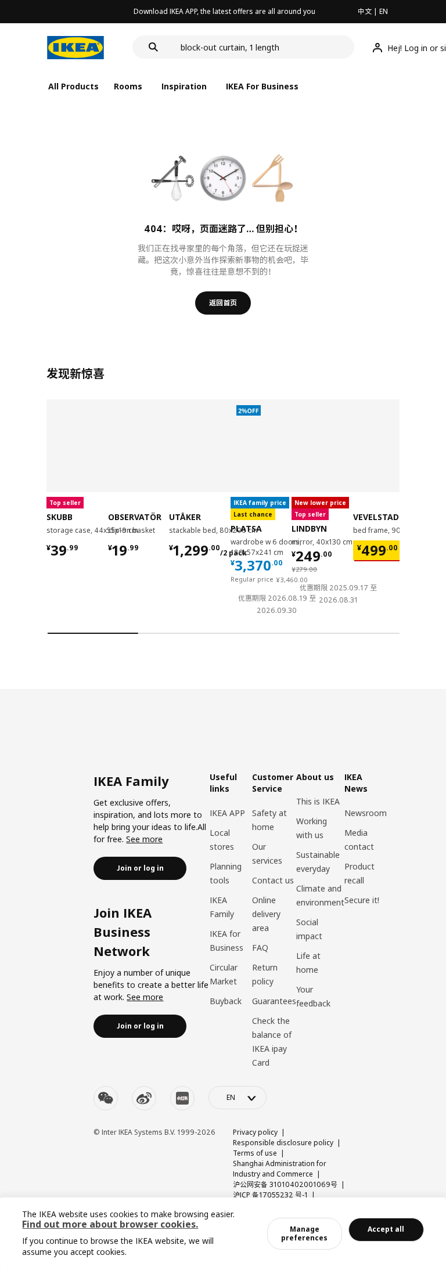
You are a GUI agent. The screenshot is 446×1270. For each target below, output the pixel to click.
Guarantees (274, 1000)
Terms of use (255, 1153)
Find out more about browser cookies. (110, 1224)
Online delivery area (266, 913)
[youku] (182, 1098)
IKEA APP (227, 812)
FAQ (260, 947)
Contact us (273, 880)
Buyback (226, 1000)
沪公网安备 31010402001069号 (285, 1184)
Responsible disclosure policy (283, 1143)
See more (144, 839)
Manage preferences (304, 1233)
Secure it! (361, 899)
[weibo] (144, 1098)
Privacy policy (255, 1132)
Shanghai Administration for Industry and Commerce (279, 1169)
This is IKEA (318, 801)
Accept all (386, 1229)
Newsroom (365, 812)
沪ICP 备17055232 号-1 (270, 1195)
